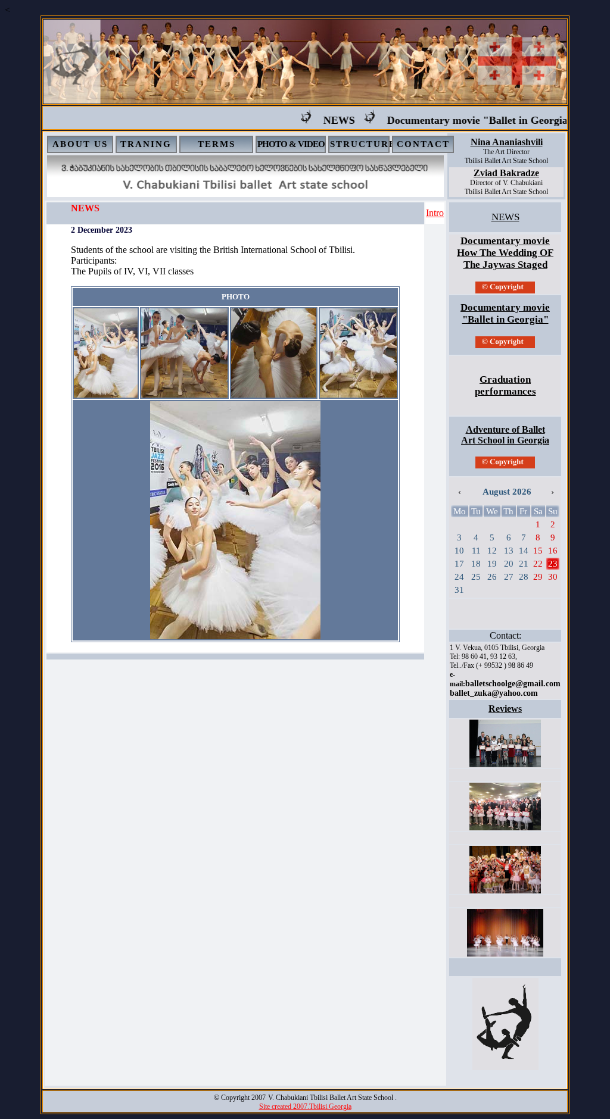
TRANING (146, 144)
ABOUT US (80, 144)
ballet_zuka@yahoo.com (494, 693)
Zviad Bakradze (506, 173)
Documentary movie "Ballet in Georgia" (465, 120)
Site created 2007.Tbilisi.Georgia (305, 1106)
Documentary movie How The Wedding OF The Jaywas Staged (505, 252)
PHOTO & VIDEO (291, 144)
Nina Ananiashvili (507, 142)
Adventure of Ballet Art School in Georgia (505, 434)
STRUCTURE (363, 144)
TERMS (216, 144)
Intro (435, 213)
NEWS (324, 120)
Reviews (505, 709)
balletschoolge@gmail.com (513, 683)
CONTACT (423, 144)
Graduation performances (505, 385)
